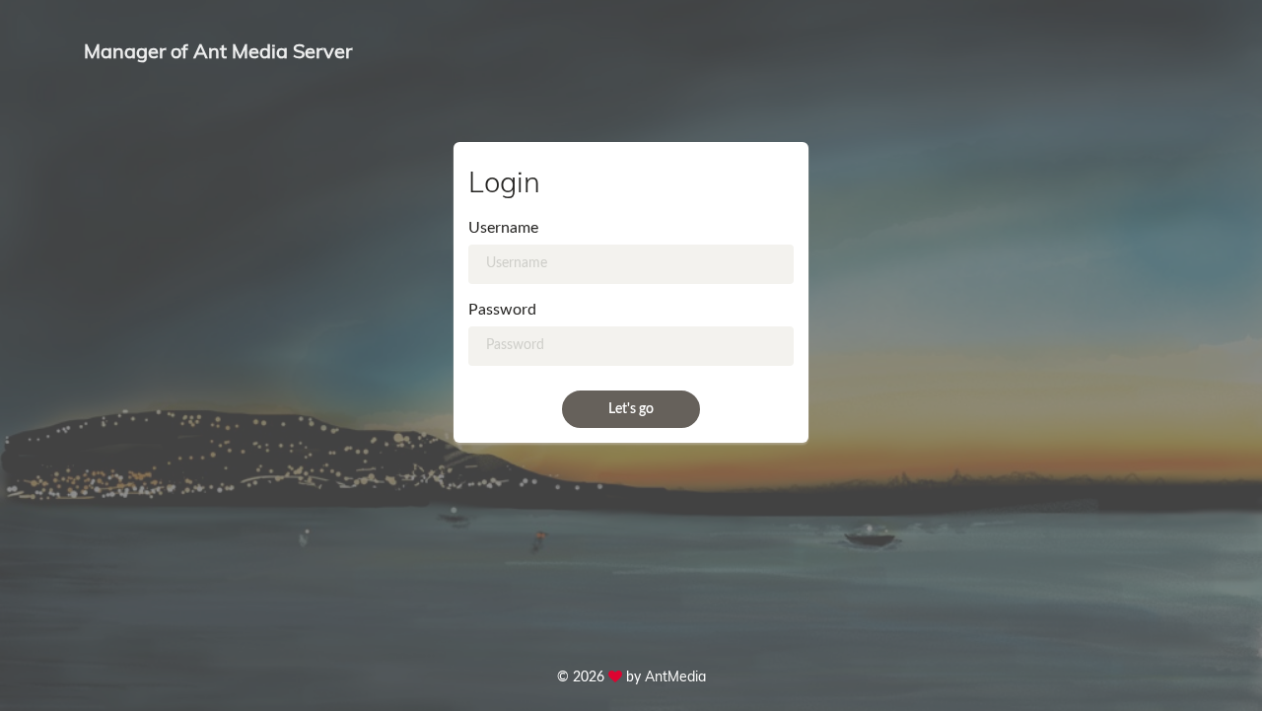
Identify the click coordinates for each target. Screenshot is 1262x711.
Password (502, 310)
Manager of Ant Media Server (218, 50)
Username (503, 228)
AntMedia (675, 676)
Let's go (631, 409)
